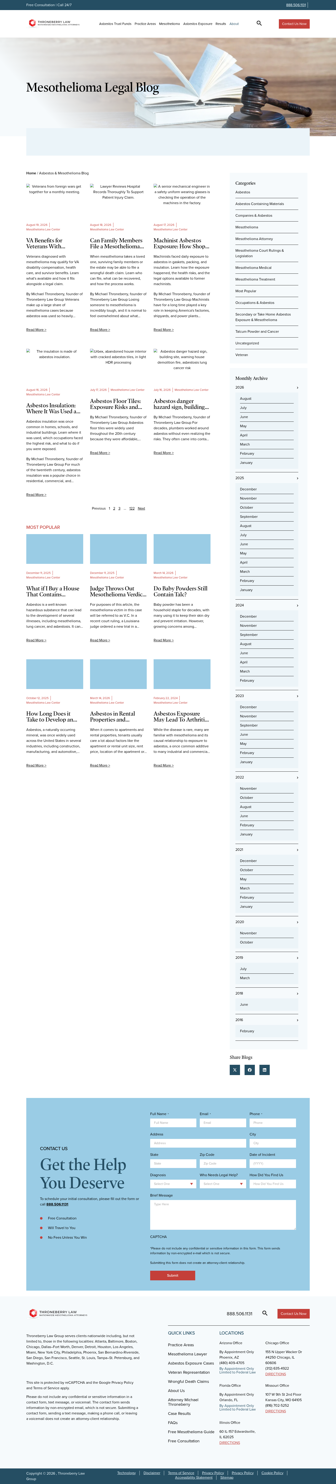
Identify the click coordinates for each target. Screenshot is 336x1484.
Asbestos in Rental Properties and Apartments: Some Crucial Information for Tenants (118, 716)
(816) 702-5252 (277, 1405)
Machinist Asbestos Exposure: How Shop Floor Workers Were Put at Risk (179, 243)
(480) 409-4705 (231, 1362)
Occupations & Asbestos (254, 302)
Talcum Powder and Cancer (257, 331)
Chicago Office (277, 1343)
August (245, 398)
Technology (126, 1473)
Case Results (179, 1413)
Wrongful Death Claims (188, 1381)
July (243, 407)
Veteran (241, 354)
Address (156, 1134)
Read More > (36, 329)
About (234, 23)
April (244, 435)
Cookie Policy (272, 1473)
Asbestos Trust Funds (115, 23)
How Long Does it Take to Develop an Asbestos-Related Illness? (49, 716)
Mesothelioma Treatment (255, 279)
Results (221, 23)
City (253, 1134)
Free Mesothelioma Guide (191, 1432)
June (244, 416)
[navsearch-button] (259, 23)
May (243, 426)
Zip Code (207, 1154)
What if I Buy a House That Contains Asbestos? (52, 591)
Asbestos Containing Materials (259, 203)
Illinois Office (229, 1422)
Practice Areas (145, 23)
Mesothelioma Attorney (254, 238)
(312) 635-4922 (277, 1368)
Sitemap (226, 1477)
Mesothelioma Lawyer (187, 1354)
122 (132, 508)
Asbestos (242, 192)
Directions (275, 1374)
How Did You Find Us (266, 1175)
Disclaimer (152, 1473)
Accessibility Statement (194, 1477)
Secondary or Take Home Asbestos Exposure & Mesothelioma (263, 317)
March (245, 444)
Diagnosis (158, 1175)
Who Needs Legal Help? (219, 1175)
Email (205, 1113)
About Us (176, 1391)
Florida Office (230, 1385)
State (154, 1154)
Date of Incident (262, 1154)
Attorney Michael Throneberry (183, 1402)
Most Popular (245, 291)
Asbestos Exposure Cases (191, 1363)
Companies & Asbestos (253, 215)
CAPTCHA (158, 1236)
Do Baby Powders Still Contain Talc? (181, 591)
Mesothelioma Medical (253, 267)
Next (141, 508)
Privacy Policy (213, 1473)
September (249, 516)
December (248, 489)
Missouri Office (277, 1385)
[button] (235, 1070)
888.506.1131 (296, 5)
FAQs (173, 1423)
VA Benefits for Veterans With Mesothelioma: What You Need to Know (52, 243)
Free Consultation (184, 1441)
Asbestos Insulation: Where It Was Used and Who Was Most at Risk (54, 408)
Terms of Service (181, 1473)
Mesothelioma (169, 23)
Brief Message (161, 1195)
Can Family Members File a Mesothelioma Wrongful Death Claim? (116, 243)
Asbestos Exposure (197, 23)
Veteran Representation (189, 1372)
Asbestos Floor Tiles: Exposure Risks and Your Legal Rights (115, 404)
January (246, 462)
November (248, 498)
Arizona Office (230, 1343)
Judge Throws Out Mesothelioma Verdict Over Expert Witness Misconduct (117, 591)
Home (31, 173)
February (247, 453)
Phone (256, 1113)
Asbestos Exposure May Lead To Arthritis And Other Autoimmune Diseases (181, 716)
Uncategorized (247, 343)
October (246, 507)
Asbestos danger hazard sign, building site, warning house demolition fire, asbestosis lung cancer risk (180, 404)
